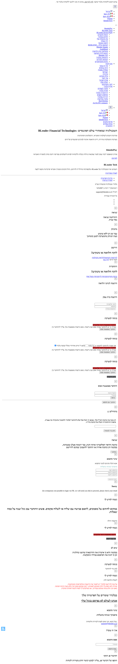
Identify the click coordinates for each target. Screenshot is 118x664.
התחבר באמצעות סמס (107, 329)
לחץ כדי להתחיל (110, 431)
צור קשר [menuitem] (105, 78)
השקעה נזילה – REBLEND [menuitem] (98, 45)
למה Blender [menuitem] (103, 55)
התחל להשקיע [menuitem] (103, 35)
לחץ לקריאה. (88, 2)
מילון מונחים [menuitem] (103, 76)
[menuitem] (104, 110)
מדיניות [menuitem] (105, 74)
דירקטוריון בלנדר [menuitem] (102, 93)
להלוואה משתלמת (98, 258)
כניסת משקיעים (111, 276)
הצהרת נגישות (107, 180)
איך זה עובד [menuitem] (104, 66)
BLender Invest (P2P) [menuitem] (104, 33)
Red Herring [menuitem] (103, 101)
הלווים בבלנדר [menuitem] (103, 37)
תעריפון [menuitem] (105, 72)
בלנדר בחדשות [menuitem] (102, 99)
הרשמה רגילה (112, 521)
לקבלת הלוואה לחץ (110, 580)
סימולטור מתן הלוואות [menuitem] (100, 51)
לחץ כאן (106, 260)
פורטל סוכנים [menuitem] (107, 122)
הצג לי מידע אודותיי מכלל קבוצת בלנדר (70, 346)
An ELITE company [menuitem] (100, 103)
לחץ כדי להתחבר (111, 569)
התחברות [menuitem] (109, 126)
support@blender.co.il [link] (109, 624)
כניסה (113, 398)
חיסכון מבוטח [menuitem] (103, 43)
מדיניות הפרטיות (106, 178)
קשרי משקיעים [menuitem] (107, 84)
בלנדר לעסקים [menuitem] (103, 88)
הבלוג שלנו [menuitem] (104, 82)
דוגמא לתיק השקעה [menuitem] (101, 53)
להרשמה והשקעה (111, 258)
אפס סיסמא (112, 649)
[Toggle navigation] (116, 25)
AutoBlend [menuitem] (104, 49)
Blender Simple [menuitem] (102, 47)
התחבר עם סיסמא (109, 402)
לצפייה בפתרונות (111, 173)
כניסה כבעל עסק (92, 276)
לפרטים (114, 158)
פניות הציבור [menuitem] (103, 80)
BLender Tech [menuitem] (107, 30)
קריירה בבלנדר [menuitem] (102, 97)
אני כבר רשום (111, 539)
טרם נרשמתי (111, 377)
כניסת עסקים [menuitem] (107, 124)
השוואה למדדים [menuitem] (102, 59)
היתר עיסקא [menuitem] (103, 68)
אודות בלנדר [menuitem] (108, 86)
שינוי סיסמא (112, 479)
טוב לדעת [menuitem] (109, 64)
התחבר (113, 452)
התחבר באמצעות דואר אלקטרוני (104, 325)
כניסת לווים (102, 276)
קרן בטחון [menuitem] (104, 41)
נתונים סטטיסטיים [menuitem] (101, 62)
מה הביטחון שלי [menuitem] (102, 39)
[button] (3, 629)
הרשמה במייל (110, 309)
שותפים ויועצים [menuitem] (102, 95)
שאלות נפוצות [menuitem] (103, 70)
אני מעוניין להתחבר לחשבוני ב (105, 346)
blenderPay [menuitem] (108, 28)
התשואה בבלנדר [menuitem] (102, 57)
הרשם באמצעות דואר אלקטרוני (104, 535)
